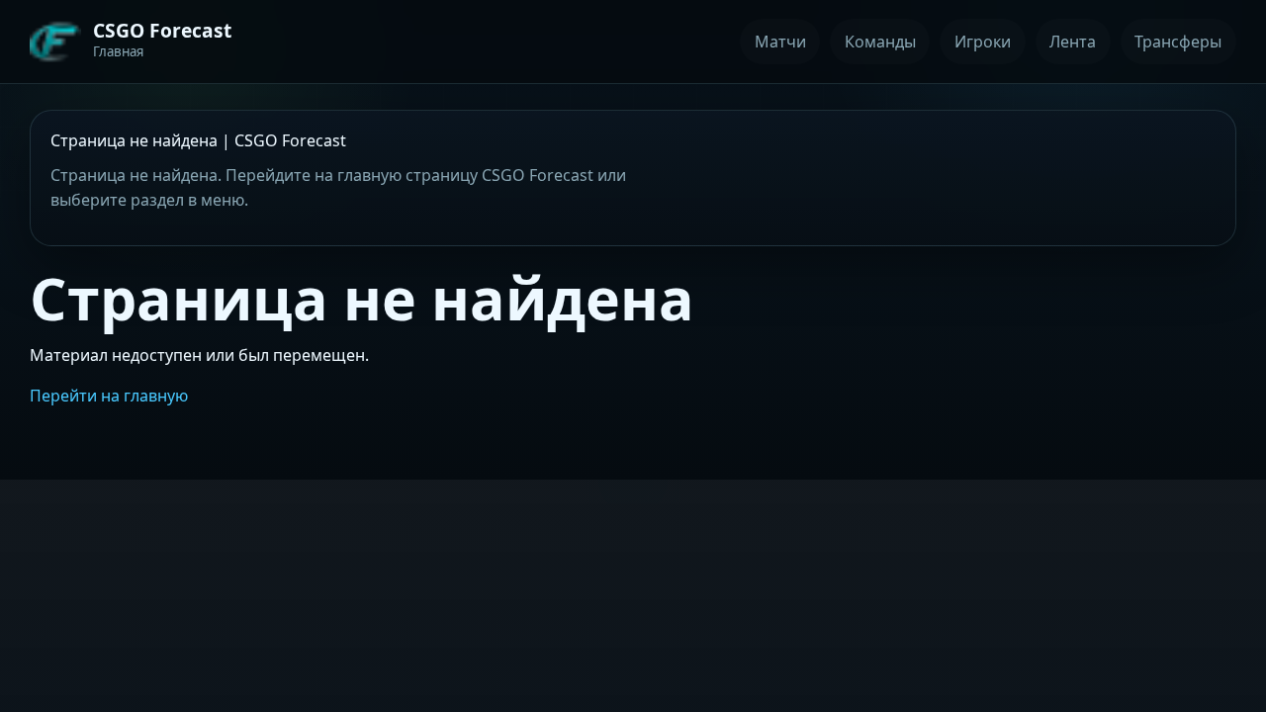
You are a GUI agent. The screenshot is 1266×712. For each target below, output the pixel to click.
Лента (1072, 41)
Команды (880, 41)
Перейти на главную (109, 395)
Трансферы (1177, 41)
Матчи (780, 41)
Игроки (982, 41)
